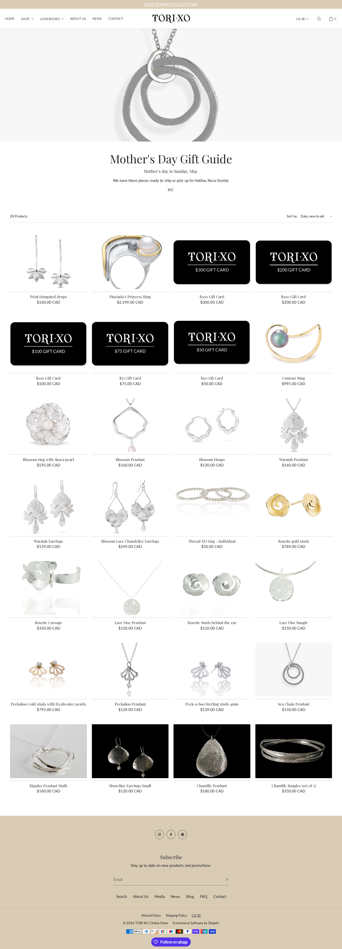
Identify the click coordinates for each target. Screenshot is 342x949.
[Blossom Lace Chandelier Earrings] (130, 507)
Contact (115, 19)
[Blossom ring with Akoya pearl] (48, 425)
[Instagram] (159, 834)
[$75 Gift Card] (130, 344)
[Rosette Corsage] (48, 588)
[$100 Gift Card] (48, 344)
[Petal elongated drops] (48, 262)
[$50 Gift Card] (212, 344)
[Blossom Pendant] (130, 425)
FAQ (203, 896)
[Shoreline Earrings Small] (130, 751)
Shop (25, 19)
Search (121, 896)
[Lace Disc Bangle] (293, 588)
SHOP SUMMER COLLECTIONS (171, 4)
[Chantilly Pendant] (212, 751)
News (97, 19)
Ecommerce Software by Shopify (196, 923)
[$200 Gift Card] (293, 262)
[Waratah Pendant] (293, 425)
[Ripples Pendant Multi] (48, 751)
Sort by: (292, 216)
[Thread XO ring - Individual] (212, 507)
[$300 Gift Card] (212, 262)
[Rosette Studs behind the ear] (212, 588)
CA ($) (300, 19)
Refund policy (151, 915)
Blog (190, 896)
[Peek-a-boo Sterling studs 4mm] (212, 670)
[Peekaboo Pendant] (130, 670)
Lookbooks (50, 19)
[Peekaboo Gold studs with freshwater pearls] (48, 670)
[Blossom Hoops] (212, 425)
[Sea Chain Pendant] (293, 670)
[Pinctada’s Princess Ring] (130, 262)
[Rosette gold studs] (293, 507)
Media (159, 896)
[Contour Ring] (293, 344)
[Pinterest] (182, 834)
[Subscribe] (222, 879)
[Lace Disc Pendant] (130, 588)
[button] (319, 19)
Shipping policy (176, 915)
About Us (78, 19)
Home (10, 19)
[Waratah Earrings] (48, 507)
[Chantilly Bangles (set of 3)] (293, 751)
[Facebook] (171, 834)
